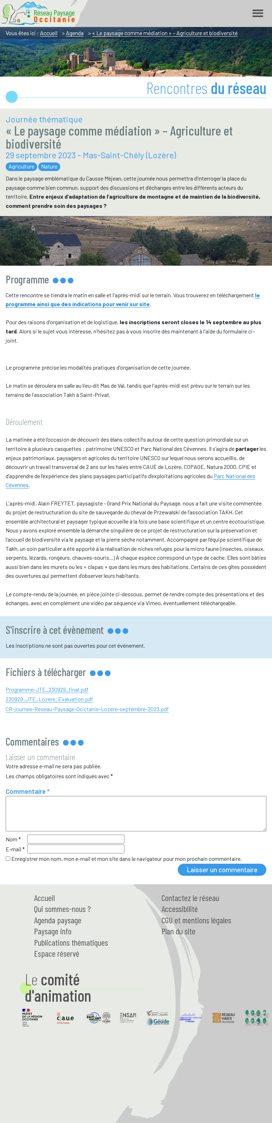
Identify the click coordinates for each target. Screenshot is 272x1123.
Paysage (53, 931)
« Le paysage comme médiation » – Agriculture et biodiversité (165, 32)
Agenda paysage (57, 920)
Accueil (48, 32)
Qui (62, 908)
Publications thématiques (71, 942)
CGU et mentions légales (196, 920)
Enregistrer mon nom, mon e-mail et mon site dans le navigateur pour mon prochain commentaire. (126, 858)
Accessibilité (180, 908)
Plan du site (179, 931)
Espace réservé (56, 953)
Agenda (75, 32)
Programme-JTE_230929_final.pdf (47, 689)
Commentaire (28, 791)
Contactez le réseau (190, 897)
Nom (13, 839)
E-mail (15, 849)
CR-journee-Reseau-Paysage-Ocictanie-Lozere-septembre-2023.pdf (87, 709)
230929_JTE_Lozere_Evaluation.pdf (49, 699)
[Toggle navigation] (258, 13)
